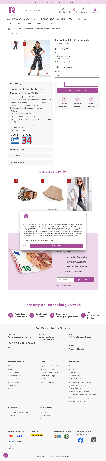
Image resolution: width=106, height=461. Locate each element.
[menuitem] (14, 19)
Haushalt (13, 386)
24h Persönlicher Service (36, 3)
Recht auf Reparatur (78, 401)
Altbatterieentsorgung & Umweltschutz (79, 387)
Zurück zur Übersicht (20, 34)
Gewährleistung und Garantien (81, 382)
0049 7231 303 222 (24, 342)
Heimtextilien (14, 382)
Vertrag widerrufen (77, 349)
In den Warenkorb (79, 90)
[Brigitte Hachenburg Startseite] (11, 10)
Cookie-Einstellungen (78, 379)
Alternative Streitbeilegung (80, 391)
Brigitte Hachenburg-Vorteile (50, 366)
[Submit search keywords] (49, 10)
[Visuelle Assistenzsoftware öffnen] (92, 439)
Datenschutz (75, 376)
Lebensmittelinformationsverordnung (84, 395)
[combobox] (37, 10)
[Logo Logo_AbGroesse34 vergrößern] (27, 139)
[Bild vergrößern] (47, 73)
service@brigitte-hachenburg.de (49, 338)
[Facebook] (80, 440)
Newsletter (44, 379)
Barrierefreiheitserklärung (80, 398)
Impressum (75, 372)
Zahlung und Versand (47, 369)
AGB (72, 369)
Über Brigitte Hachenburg (19, 412)
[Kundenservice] (5, 455)
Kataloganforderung (47, 382)
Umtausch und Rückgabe (49, 372)
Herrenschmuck (15, 379)
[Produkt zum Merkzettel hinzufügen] (81, 84)
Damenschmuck (15, 376)
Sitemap (13, 366)
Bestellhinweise (45, 416)
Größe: (57, 71)
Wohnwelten (14, 372)
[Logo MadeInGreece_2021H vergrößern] (15, 139)
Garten (12, 389)
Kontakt (12, 416)
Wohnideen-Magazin (47, 419)
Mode (12, 369)
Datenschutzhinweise (65, 285)
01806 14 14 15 (22, 337)
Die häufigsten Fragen (82, 337)
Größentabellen (45, 412)
